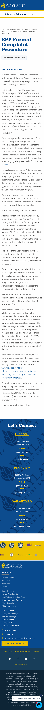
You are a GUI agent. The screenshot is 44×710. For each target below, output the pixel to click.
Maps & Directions (8, 577)
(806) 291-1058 (22, 486)
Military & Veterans (9, 606)
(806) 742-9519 (22, 452)
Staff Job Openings (9, 616)
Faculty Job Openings (10, 614)
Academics (11, 29)
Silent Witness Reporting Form (13, 597)
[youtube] (26, 659)
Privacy (36, 651)
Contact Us (9, 634)
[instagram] (34, 659)
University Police (8, 591)
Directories (6, 580)
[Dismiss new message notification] (41, 695)
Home (3, 29)
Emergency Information (22, 651)
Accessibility (8, 651)
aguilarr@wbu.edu (22, 492)
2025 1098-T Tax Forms (10, 625)
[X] (10, 659)
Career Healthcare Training (12, 600)
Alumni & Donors (8, 620)
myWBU (5, 586)
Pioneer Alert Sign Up (10, 594)
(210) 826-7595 (22, 519)
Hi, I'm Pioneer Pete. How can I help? (26, 698)
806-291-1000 (10, 630)
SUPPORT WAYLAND (16, 643)
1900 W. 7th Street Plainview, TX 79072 (20, 638)
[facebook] (18, 659)
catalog (5, 164)
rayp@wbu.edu (22, 459)
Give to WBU (6, 583)
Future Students (8, 603)
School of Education (15, 14)
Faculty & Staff (7, 623)
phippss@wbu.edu (22, 526)
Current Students (8, 610)
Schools (20, 29)
